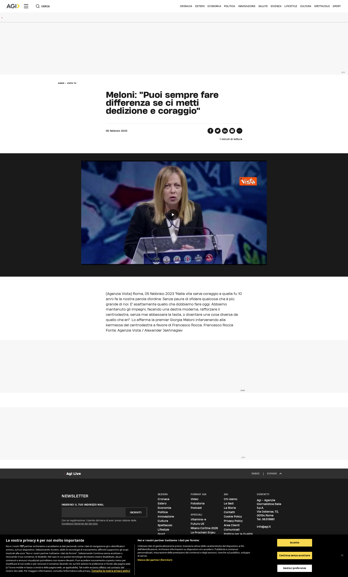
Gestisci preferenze (294, 568)
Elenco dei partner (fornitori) (155, 560)
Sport (337, 6)
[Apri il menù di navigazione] (26, 6)
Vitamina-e (198, 519)
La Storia (230, 508)
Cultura (305, 6)
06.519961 (268, 519)
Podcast (196, 508)
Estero (200, 6)
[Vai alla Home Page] (13, 6)
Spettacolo (322, 6)
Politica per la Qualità (238, 534)
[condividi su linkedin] (225, 131)
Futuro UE (197, 523)
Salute (263, 6)
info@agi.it (264, 526)
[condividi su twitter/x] (218, 131)
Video (194, 499)
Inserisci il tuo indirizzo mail (83, 505)
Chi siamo (230, 499)
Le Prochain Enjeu (203, 532)
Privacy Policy (233, 521)
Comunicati (232, 529)
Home (61, 83)
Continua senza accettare (294, 555)
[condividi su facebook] (210, 131)
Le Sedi (229, 503)
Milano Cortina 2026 (204, 528)
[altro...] (239, 131)
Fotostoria (197, 503)
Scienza (276, 6)
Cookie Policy (233, 516)
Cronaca (186, 6)
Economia (214, 6)
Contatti (229, 512)
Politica (229, 6)
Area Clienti (232, 525)
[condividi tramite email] (232, 131)
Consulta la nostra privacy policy (111, 570)
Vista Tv (71, 83)
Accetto (294, 542)
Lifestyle (290, 6)
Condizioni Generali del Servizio (80, 523)
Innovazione (247, 6)
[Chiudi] (342, 555)
